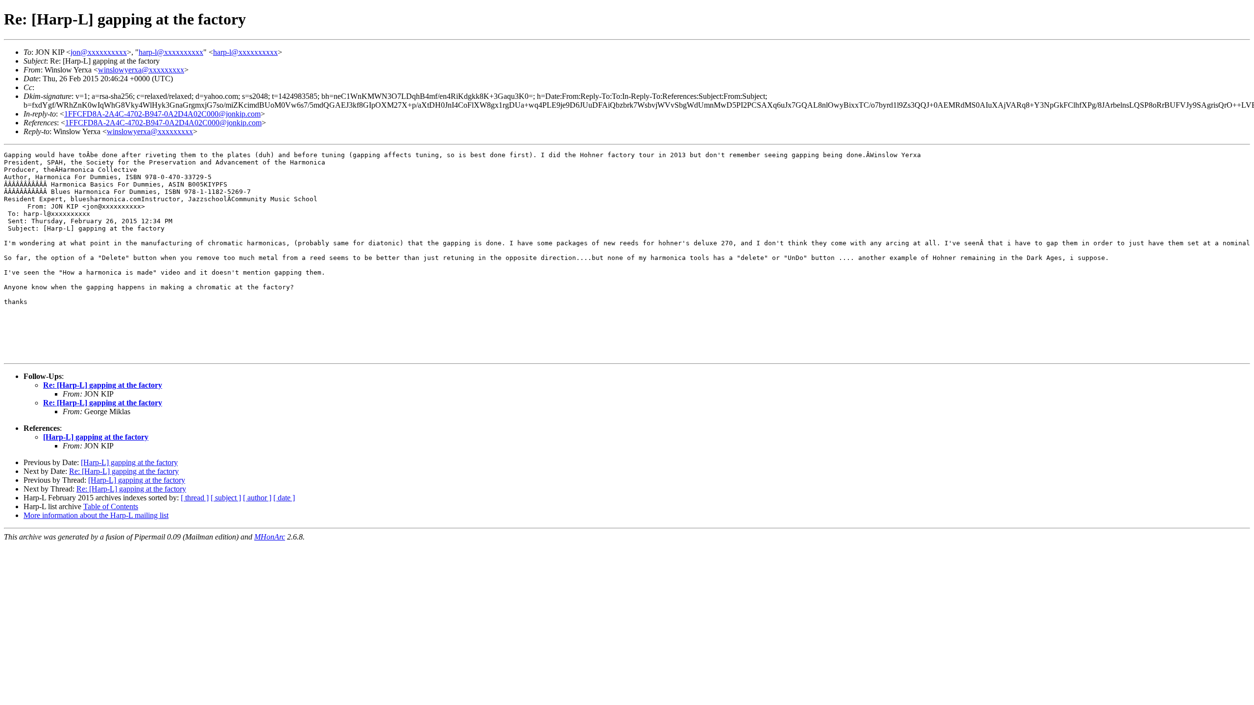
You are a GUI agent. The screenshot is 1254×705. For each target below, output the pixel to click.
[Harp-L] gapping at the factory (95, 437)
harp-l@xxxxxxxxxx (171, 52)
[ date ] (284, 498)
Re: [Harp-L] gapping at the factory (102, 385)
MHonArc (269, 537)
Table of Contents (110, 506)
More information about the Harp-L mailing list (96, 515)
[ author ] (257, 498)
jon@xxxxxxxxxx (99, 52)
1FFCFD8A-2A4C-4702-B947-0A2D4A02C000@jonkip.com (162, 114)
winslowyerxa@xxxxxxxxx (141, 70)
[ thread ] (195, 498)
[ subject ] (226, 498)
